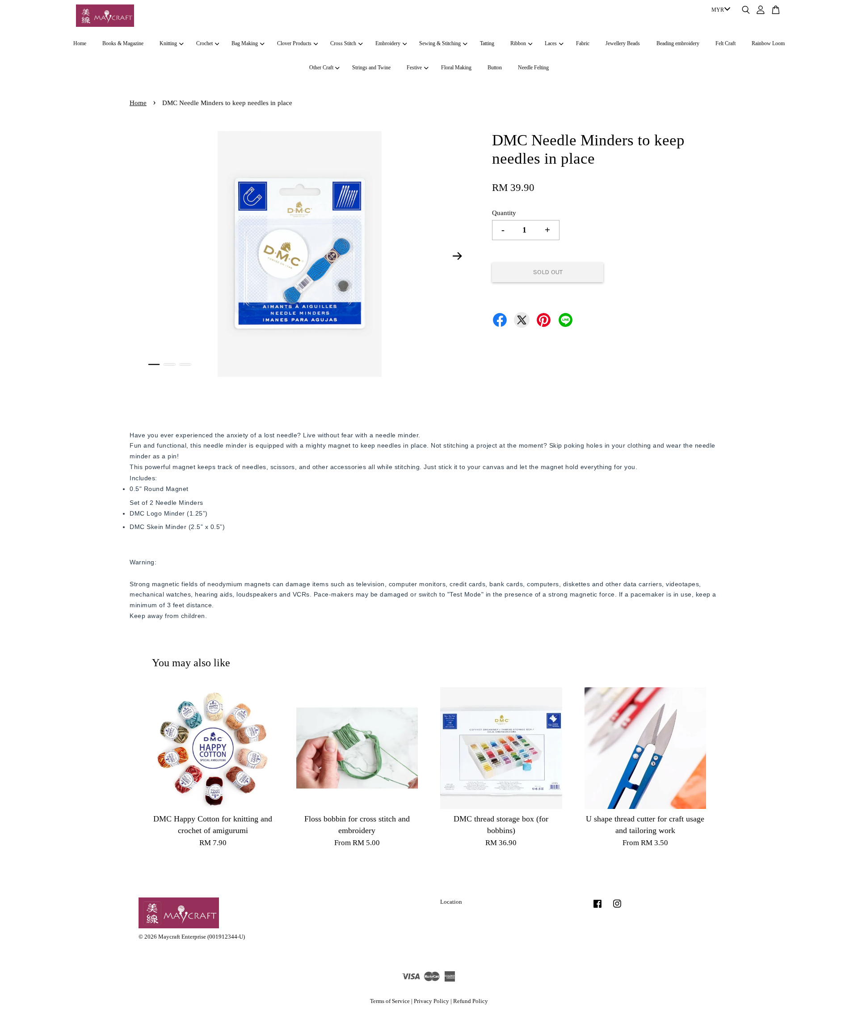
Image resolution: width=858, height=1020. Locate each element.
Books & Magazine (122, 43)
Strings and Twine (371, 67)
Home (79, 43)
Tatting (487, 43)
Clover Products (294, 43)
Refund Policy (470, 1001)
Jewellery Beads (623, 43)
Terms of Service (390, 1001)
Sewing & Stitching (440, 43)
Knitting (168, 43)
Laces (551, 43)
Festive (414, 67)
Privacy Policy (431, 1001)
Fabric (582, 43)
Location (451, 902)
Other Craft (321, 67)
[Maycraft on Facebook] (597, 908)
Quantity (504, 212)
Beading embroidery (677, 43)
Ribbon (518, 43)
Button (495, 67)
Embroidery (387, 43)
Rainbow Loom (768, 43)
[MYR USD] (719, 10)
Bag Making (244, 43)
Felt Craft (725, 43)
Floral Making (456, 67)
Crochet (204, 43)
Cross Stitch (343, 43)
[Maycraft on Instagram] (617, 908)
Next (457, 256)
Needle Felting (533, 67)
